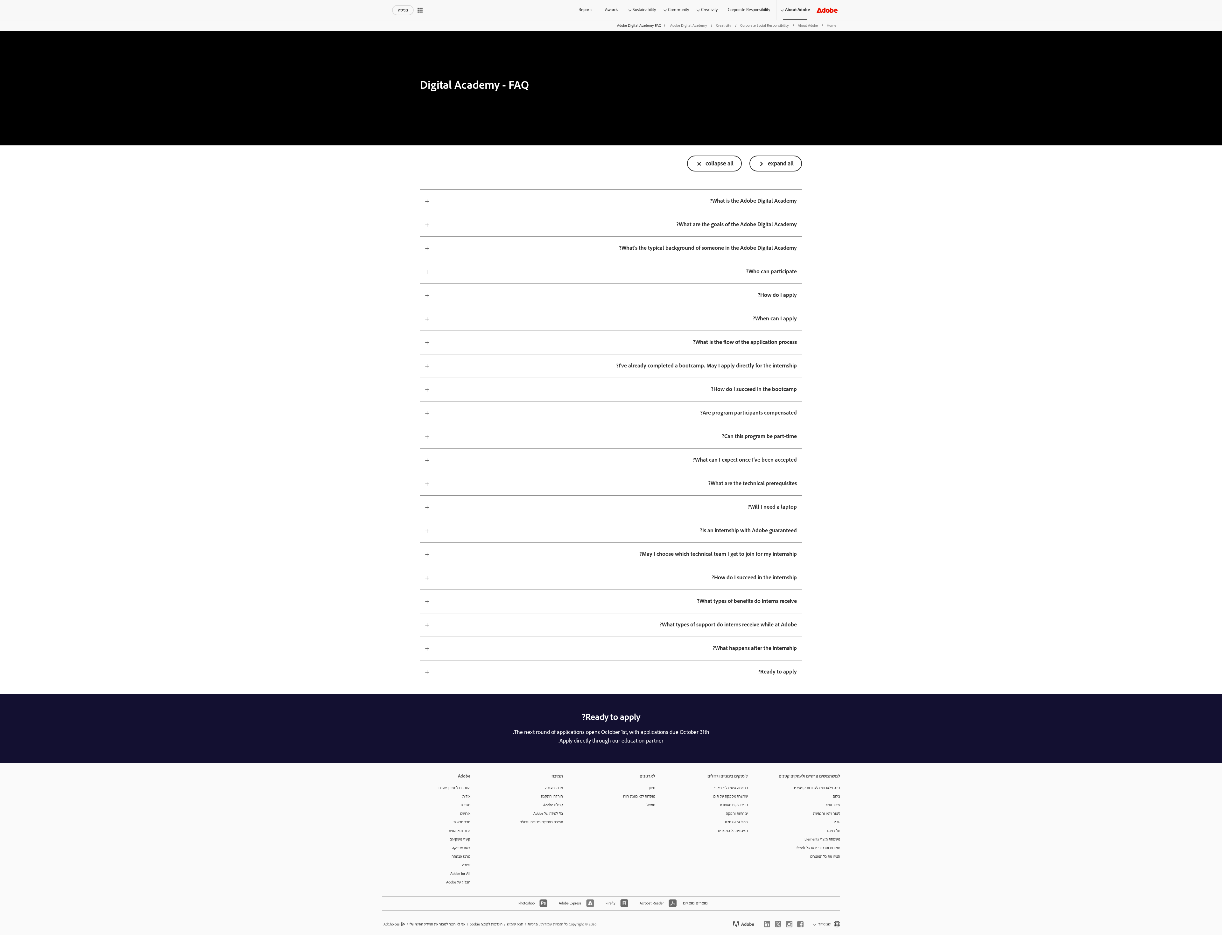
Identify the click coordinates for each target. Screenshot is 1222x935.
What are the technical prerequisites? (752, 483)
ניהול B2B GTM (736, 822)
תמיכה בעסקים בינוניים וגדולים (541, 822)
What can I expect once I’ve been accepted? (744, 460)
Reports (585, 9)
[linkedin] (767, 924)
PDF (837, 822)
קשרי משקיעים (460, 839)
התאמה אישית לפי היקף (731, 787)
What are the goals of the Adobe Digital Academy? (736, 224)
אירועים (465, 813)
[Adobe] (827, 10)
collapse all (720, 163)
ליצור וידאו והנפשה (826, 813)
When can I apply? (775, 318)
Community (678, 9)
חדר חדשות (461, 822)
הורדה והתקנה (552, 796)
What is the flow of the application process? (745, 342)
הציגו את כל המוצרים (825, 856)
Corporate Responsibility (749, 9)
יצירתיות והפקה (737, 813)
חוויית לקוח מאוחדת (734, 805)
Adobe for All (460, 873)
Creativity (709, 9)
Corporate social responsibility (764, 25)
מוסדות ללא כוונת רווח (639, 796)
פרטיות (533, 924)
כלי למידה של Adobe (548, 813)
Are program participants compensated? (748, 412)
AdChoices (391, 924)
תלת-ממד (833, 830)
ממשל (651, 805)
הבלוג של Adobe (458, 882)
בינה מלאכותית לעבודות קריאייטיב (816, 787)
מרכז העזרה (554, 787)
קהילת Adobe (553, 805)
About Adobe (797, 9)
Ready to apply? (777, 671)
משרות (465, 805)
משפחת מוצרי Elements (822, 839)
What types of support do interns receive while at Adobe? (728, 624)
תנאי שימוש (515, 924)
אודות (466, 796)
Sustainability (644, 9)
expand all (781, 163)
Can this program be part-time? (759, 436)
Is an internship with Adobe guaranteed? (748, 530)
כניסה (403, 10)
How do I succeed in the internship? (754, 577)
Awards (611, 9)
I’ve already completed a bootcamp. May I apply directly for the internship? (706, 365)
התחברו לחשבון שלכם (454, 787)
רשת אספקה (461, 848)
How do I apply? (777, 295)
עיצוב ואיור (832, 805)
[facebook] (800, 924)
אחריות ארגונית (459, 830)
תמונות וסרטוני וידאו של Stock (818, 848)
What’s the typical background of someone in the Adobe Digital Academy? (708, 248)
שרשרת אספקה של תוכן (730, 796)
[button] (420, 10)
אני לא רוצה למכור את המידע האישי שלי (437, 924)
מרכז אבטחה (461, 856)
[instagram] (789, 924)
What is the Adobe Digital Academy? (753, 201)
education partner (643, 740)
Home (831, 25)
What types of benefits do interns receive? (747, 601)
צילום (836, 796)
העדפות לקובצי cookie (486, 924)
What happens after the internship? (755, 648)
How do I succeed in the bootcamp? (754, 389)
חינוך (651, 787)
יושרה (466, 865)
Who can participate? (771, 271)
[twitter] (778, 924)
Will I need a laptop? (772, 507)
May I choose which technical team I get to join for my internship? (718, 554)
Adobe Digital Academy (688, 25)
